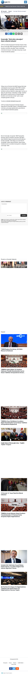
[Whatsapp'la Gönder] (13, 34)
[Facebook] (6, 34)
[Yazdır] (19, 34)
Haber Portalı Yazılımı (7, 673)
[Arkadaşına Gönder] (16, 34)
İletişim (14, 662)
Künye (10, 662)
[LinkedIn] (11, 34)
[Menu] (25, 2)
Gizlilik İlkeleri (20, 662)
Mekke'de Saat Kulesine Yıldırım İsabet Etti (15, 6)
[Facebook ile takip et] (10, 668)
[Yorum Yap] (21, 34)
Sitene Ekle (13, 664)
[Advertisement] (14, 70)
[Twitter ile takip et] (14, 668)
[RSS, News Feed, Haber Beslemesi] (17, 668)
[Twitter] (9, 34)
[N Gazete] (5, 2)
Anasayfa (5, 662)
